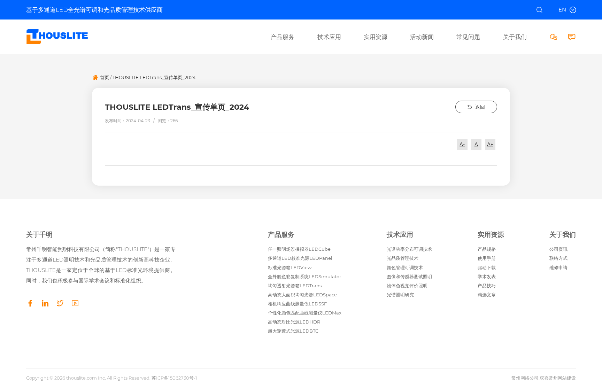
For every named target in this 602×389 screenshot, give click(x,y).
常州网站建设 (562, 378)
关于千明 (39, 235)
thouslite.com (81, 378)
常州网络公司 (525, 378)
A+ (490, 144)
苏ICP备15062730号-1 (174, 378)
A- (462, 144)
